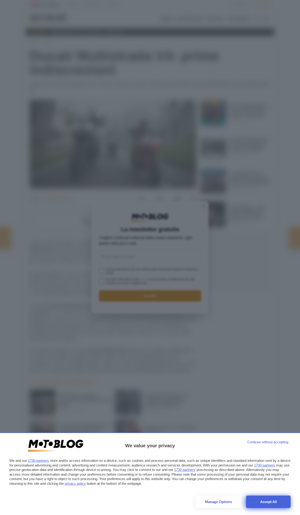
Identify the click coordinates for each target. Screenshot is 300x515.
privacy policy (75, 483)
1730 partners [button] (38, 461)
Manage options (218, 502)
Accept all (268, 502)
